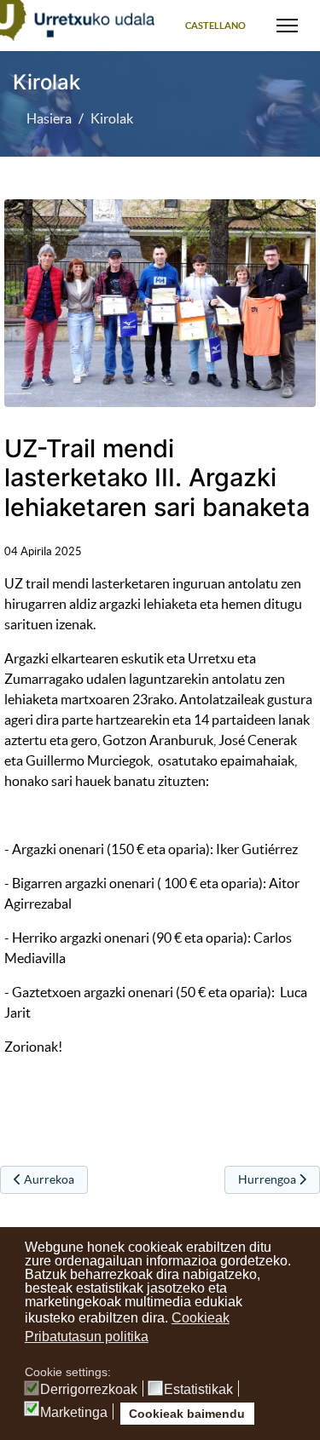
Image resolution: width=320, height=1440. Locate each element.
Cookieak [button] (201, 1318)
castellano (215, 25)
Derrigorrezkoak (88, 1390)
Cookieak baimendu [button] (187, 1413)
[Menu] (287, 25)
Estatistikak (198, 1390)
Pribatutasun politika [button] (86, 1336)
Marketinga (74, 1413)
